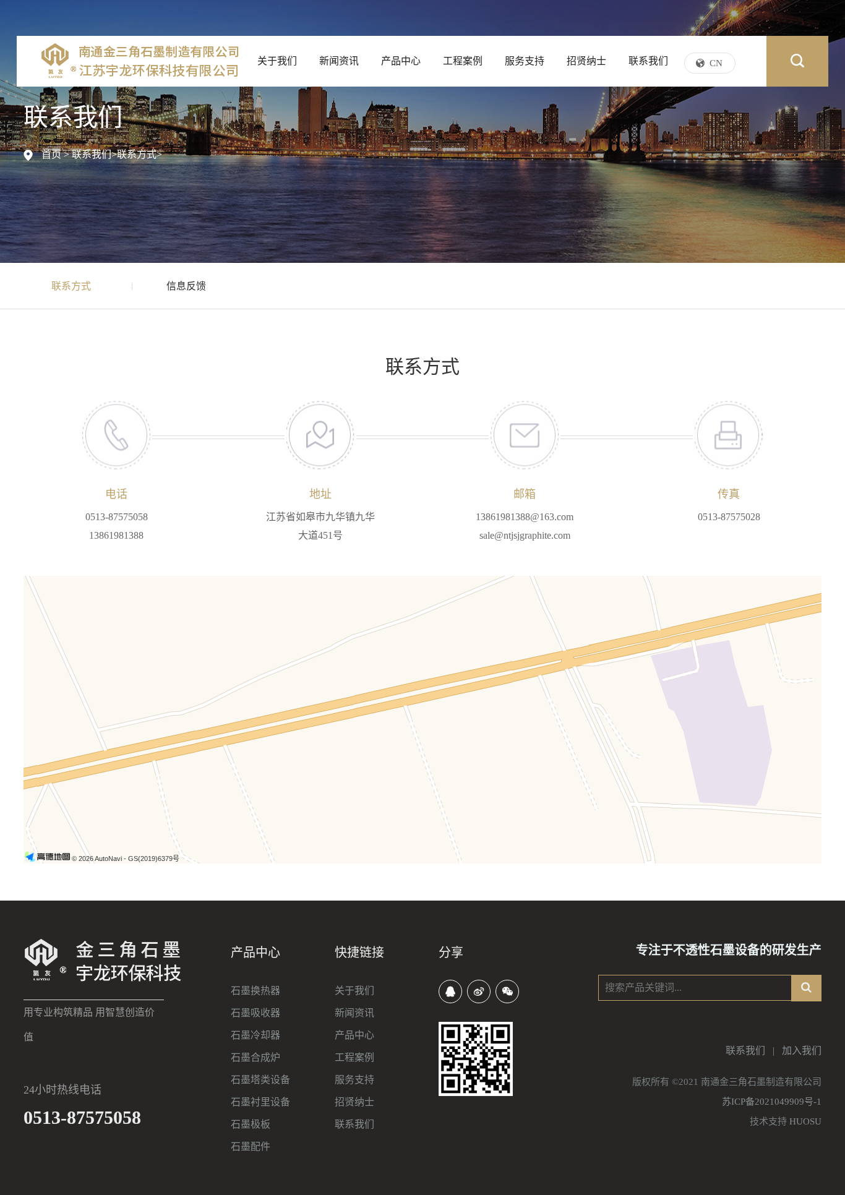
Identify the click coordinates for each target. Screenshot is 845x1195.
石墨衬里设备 (260, 1102)
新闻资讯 (339, 61)
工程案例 (463, 61)
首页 (51, 154)
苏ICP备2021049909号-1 (771, 1102)
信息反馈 (186, 286)
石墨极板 (250, 1124)
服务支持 (524, 61)
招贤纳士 (586, 61)
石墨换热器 (255, 990)
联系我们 (648, 61)
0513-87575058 (82, 1117)
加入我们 (801, 1050)
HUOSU (805, 1121)
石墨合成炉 (255, 1057)
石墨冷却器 (255, 1035)
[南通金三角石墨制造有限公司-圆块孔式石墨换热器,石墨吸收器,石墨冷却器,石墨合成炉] (140, 60)
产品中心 (401, 61)
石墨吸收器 (255, 1013)
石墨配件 (250, 1146)
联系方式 (137, 154)
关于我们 (277, 61)
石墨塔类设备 (260, 1079)
